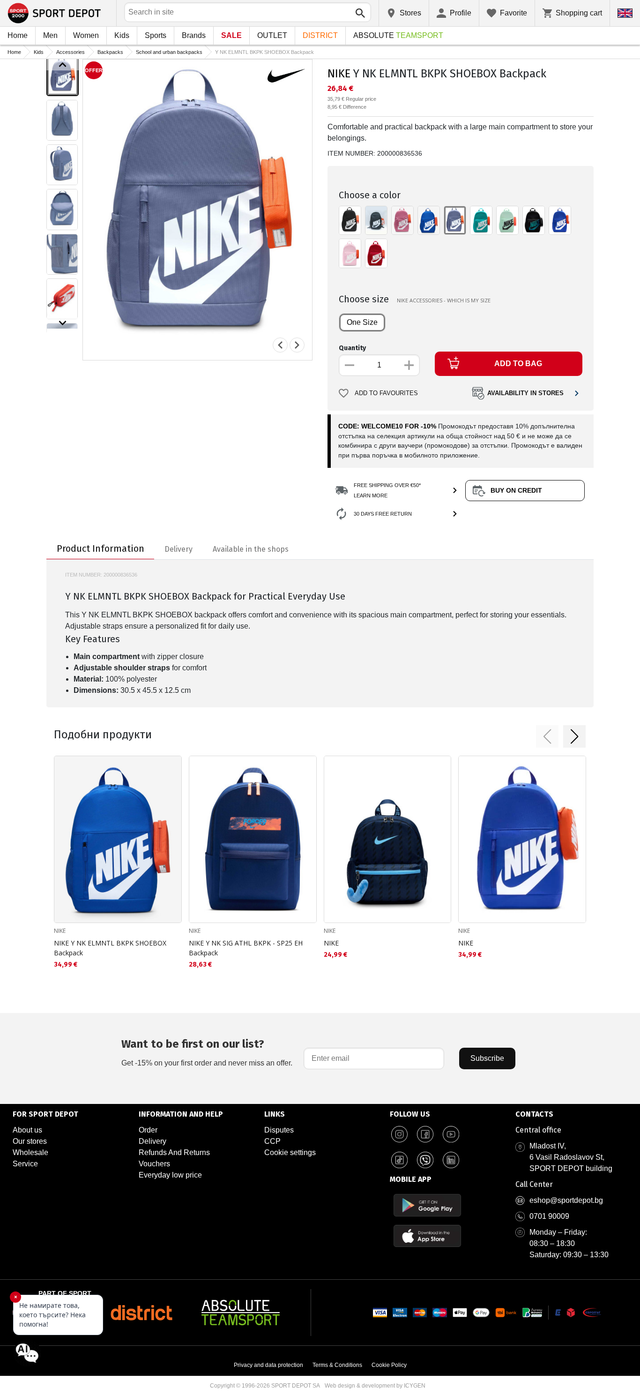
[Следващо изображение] (62, 323)
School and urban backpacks (169, 52)
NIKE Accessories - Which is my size (444, 300)
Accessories (70, 52)
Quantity (352, 348)
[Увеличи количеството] (409, 365)
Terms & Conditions (337, 1365)
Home (17, 35)
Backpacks (110, 52)
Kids (121, 35)
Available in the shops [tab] (251, 549)
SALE (231, 35)
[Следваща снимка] (297, 345)
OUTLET (272, 35)
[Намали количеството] (349, 365)
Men (50, 35)
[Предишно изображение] (62, 64)
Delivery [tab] (178, 549)
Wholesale (30, 1152)
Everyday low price (170, 1175)
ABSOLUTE (398, 35)
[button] (547, 736)
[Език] (625, 13)
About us (27, 1130)
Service (25, 1164)
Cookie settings (290, 1152)
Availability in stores (525, 393)
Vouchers (154, 1164)
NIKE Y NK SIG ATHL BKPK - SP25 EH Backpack (246, 947)
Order (148, 1130)
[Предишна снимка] (280, 345)
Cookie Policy (389, 1365)
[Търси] (360, 13)
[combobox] (247, 12)
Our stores (30, 1141)
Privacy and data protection (268, 1365)
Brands (194, 35)
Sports (155, 35)
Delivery (152, 1141)
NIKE (338, 73)
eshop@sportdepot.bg (566, 1200)
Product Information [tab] (100, 548)
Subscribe (487, 1058)
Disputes (279, 1130)
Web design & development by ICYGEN (375, 1385)
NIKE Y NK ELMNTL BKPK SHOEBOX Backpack (110, 947)
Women (86, 35)
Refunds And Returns (174, 1152)
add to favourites (386, 393)
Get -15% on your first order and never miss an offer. (206, 1052)
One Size (362, 322)
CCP (272, 1141)
